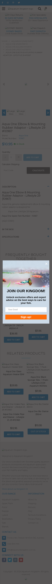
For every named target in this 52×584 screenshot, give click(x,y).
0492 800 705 (13, 544)
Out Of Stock (38, 431)
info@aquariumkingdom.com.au (21, 550)
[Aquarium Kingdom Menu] (3, 9)
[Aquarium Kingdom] (20, 8)
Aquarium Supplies (10, 499)
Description (9, 186)
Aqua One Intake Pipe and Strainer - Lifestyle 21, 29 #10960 (13, 417)
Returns (31, 507)
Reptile (5, 511)
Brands (5, 526)
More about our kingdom (14, 489)
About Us (32, 499)
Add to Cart (32, 157)
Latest (5, 515)
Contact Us (33, 523)
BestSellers (7, 519)
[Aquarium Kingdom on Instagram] (8, 2)
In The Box (8, 229)
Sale (4, 523)
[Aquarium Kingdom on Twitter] (19, 2)
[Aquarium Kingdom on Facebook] (2, 2)
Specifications (10, 236)
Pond (4, 507)
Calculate (38, 170)
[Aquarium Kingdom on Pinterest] (13, 2)
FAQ (30, 511)
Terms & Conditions (37, 515)
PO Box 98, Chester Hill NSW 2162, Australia (25, 538)
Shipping (32, 503)
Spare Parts (7, 503)
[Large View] (11, 112)
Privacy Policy (34, 519)
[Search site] (39, 9)
